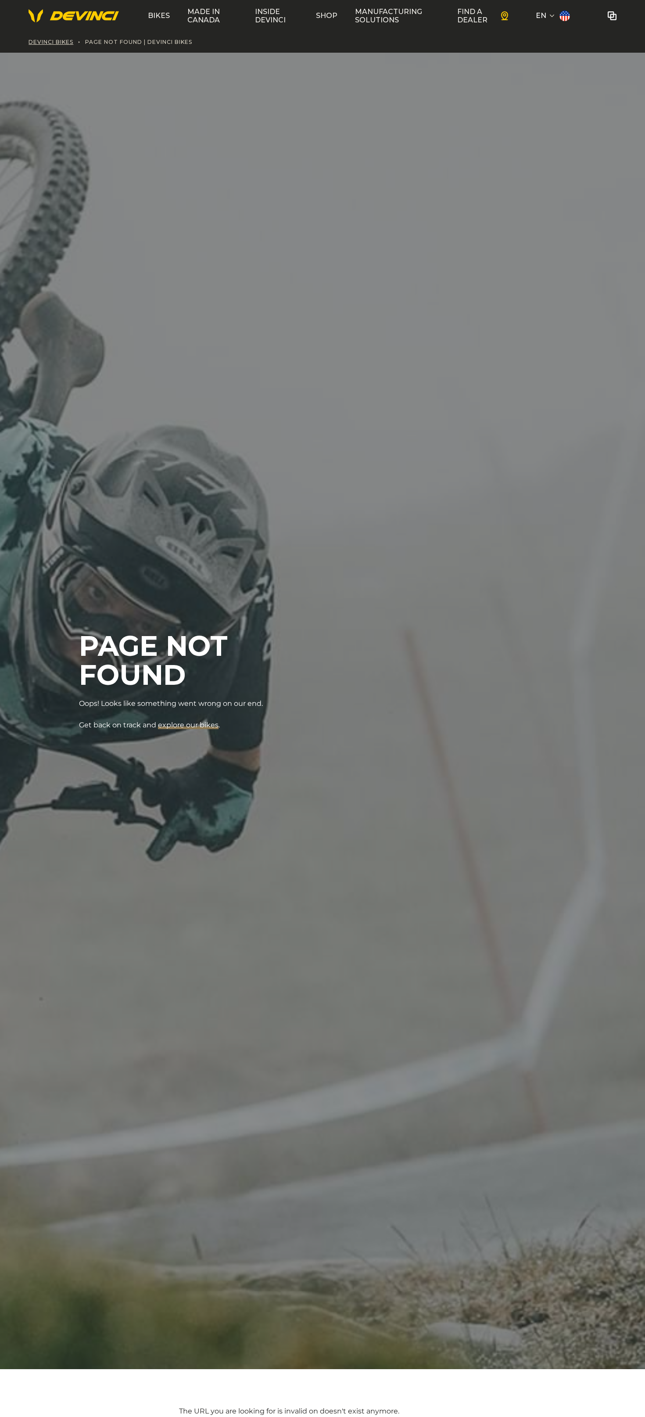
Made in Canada (203, 15)
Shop (326, 15)
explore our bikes (188, 724)
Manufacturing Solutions (388, 15)
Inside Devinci (270, 15)
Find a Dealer (472, 15)
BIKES (159, 15)
